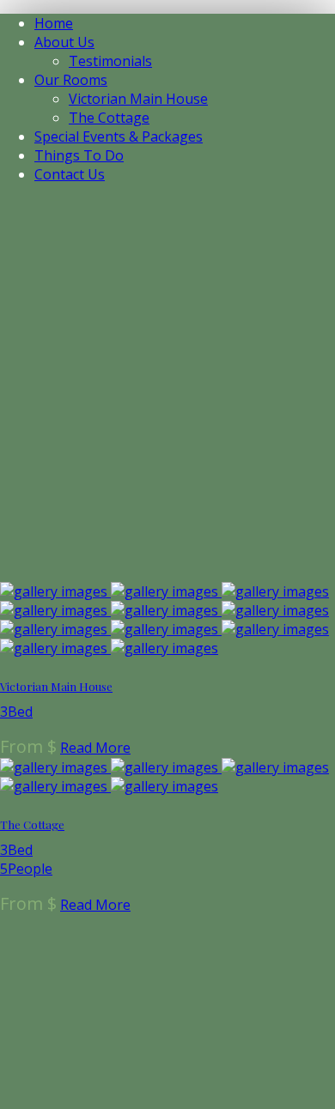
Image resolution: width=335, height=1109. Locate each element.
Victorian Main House (138, 98)
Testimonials (110, 61)
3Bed (16, 711)
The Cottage (109, 117)
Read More (95, 747)
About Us (64, 42)
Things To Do (79, 155)
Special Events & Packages (118, 136)
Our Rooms (70, 79)
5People (26, 868)
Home (53, 23)
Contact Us (69, 174)
